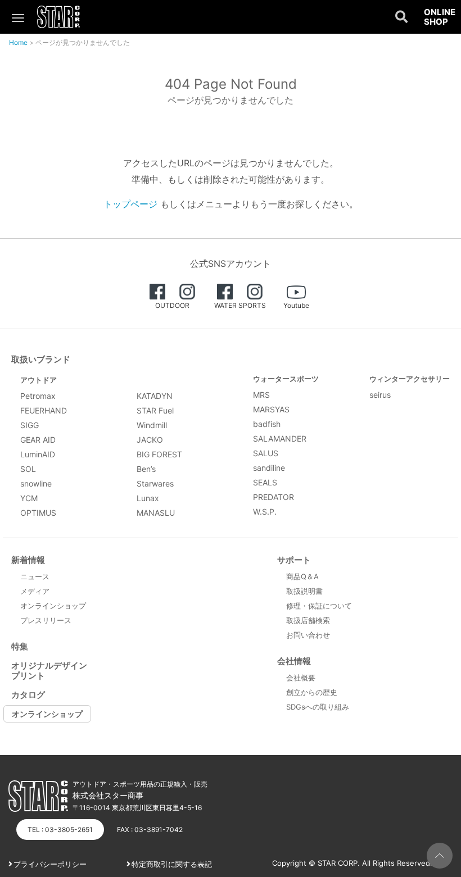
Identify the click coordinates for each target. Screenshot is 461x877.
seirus (380, 394)
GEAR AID (38, 439)
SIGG (29, 425)
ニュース (34, 576)
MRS (261, 394)
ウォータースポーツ (286, 378)
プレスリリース (45, 620)
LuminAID (37, 454)
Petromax (38, 396)
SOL (28, 469)
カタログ (28, 694)
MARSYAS (271, 409)
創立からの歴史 (311, 692)
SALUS (265, 453)
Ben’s (146, 469)
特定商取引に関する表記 (172, 864)
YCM (29, 498)
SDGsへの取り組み (317, 706)
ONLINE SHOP (439, 17)
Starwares (155, 483)
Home (18, 42)
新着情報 (28, 560)
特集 (19, 646)
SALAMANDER (279, 438)
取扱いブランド (40, 359)
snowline (36, 483)
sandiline (269, 467)
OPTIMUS (38, 512)
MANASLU (156, 512)
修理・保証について (319, 605)
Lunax (148, 498)
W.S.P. (265, 511)
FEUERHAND (43, 410)
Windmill (152, 425)
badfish (267, 424)
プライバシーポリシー (50, 864)
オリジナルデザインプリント (49, 670)
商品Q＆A (302, 576)
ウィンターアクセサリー (409, 378)
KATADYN (155, 396)
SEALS (265, 482)
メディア (34, 591)
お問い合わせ (308, 634)
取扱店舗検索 (308, 620)
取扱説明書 (304, 591)
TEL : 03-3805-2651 (60, 829)
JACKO (150, 439)
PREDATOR (273, 497)
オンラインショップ (53, 605)
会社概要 (300, 677)
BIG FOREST (159, 454)
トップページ (130, 204)
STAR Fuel (155, 410)
